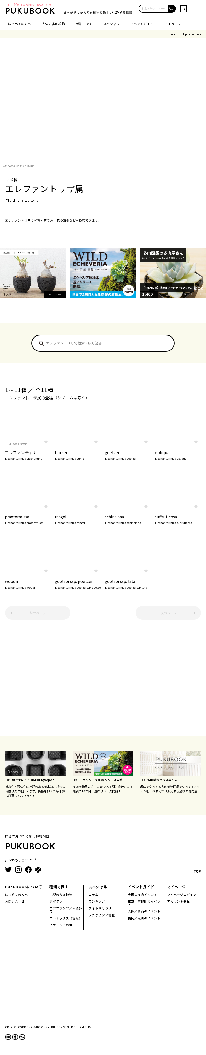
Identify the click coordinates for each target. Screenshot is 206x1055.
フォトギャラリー (102, 908)
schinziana (123, 519)
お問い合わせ (15, 901)
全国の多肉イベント (142, 894)
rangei (70, 519)
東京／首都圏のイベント (144, 902)
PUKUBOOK (31, 12)
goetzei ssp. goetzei (78, 583)
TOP (197, 871)
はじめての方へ (19, 23)
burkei (70, 454)
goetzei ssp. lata (126, 583)
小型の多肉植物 (60, 894)
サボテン (56, 901)
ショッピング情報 (102, 915)
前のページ (38, 613)
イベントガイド (141, 23)
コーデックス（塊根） (65, 918)
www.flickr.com (20, 443)
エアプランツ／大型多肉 (65, 909)
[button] (172, 9)
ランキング (97, 901)
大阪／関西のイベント (144, 911)
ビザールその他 (60, 925)
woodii (20, 583)
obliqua (171, 454)
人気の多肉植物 (53, 23)
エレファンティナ (23, 454)
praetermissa (24, 519)
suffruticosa (173, 519)
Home (173, 34)
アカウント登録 (178, 901)
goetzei (120, 454)
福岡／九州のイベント (144, 918)
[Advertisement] (103, 680)
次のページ (168, 613)
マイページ (172, 23)
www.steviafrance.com (21, 165)
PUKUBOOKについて (23, 886)
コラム (93, 894)
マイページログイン (181, 894)
